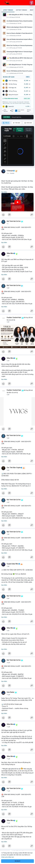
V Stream (10, 171)
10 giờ (8, 662)
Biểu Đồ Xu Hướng (19, 129)
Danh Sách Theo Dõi (28, 129)
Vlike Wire (10, 253)
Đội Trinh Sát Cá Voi (13, 221)
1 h (7, 223)
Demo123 (11, 106)
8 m (8, 173)
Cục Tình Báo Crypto (14, 467)
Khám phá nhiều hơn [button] (7, 857)
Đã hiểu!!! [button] (17, 861)
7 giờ (8, 534)
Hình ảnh (29, 123)
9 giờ (8, 630)
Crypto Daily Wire (12, 564)
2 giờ (8, 256)
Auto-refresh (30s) (21, 110)
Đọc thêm (4, 192)
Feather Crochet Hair (14, 317)
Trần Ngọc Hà (12, 87)
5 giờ (8, 438)
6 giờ (8, 502)
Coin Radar (10, 692)
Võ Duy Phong (13, 91)
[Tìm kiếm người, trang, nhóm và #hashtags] (31, 3)
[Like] (17, 215)
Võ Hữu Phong (13, 84)
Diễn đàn (12, 110)
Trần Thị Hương (13, 80)
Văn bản (17, 123)
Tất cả (7, 123)
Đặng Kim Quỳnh (13, 94)
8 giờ (8, 598)
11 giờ (8, 694)
